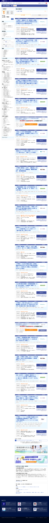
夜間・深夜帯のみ (6, 81)
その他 (4, 29)
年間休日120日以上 (28, 492)
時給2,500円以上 (18, 493)
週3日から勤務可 (6, 94)
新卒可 (5, 113)
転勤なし (5, 99)
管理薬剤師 (5, 51)
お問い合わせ (41, 517)
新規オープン (5, 100)
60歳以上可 (5, 111)
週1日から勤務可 (6, 92)
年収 (7, 40)
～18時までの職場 (6, 76)
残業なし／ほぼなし (7, 72)
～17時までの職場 (6, 75)
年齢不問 (5, 112)
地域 (4, 13)
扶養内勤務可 (5, 135)
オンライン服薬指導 (6, 124)
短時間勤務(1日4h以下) (7, 77)
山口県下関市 (19, 11)
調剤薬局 (5, 23)
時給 (7, 44)
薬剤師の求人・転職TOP (5, 3)
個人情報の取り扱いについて (32, 517)
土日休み (5, 88)
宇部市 (17, 481)
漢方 (4, 123)
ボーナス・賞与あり (7, 70)
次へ (40, 440)
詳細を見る (41, 29)
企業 (4, 28)
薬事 (4, 56)
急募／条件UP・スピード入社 (8, 64)
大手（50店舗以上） (7, 101)
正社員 (17, 489)
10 (30, 440)
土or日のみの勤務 (6, 82)
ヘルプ (38, 517)
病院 (4, 24)
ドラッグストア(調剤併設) (8, 25)
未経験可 (5, 114)
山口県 (14, 3)
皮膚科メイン (5, 120)
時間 (12, 13)
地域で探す (10, 3)
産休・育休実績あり (7, 131)
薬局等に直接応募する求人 (8, 61)
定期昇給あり (6, 69)
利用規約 (27, 517)
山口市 (19, 481)
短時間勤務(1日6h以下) (7, 130)
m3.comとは (45, 517)
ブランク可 (5, 134)
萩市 (21, 481)
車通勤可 (5, 86)
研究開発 (5, 52)
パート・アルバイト (7, 36)
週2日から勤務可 (6, 93)
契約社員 (5, 34)
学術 (4, 55)
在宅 (4, 125)
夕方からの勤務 (6, 80)
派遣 (4, 35)
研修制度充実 (6, 106)
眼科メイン (5, 119)
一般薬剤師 (5, 50)
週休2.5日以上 (6, 89)
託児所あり (5, 105)
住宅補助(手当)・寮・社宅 (8, 107)
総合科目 (5, 118)
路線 (8, 13)
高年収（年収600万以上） (8, 66)
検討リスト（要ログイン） (42, 52)
